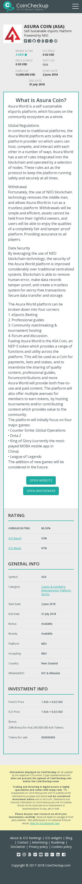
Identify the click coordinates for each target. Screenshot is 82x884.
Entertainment (50, 590)
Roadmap (58, 842)
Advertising (39, 842)
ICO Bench (15, 538)
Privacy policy (38, 847)
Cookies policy (61, 847)
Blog (69, 838)
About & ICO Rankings (26, 838)
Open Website (41, 480)
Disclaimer (17, 847)
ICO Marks (15, 548)
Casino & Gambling (53, 587)
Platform (65, 590)
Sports (45, 594)
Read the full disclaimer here (44, 823)
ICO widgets (53, 838)
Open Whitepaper (41, 491)
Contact (22, 842)
